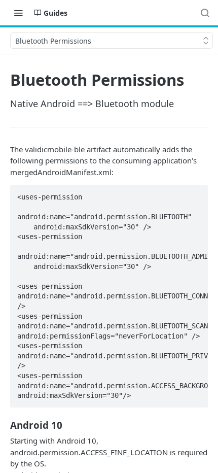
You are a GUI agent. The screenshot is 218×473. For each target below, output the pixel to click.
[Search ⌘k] (205, 13)
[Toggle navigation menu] (18, 13)
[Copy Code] (196, 194)
